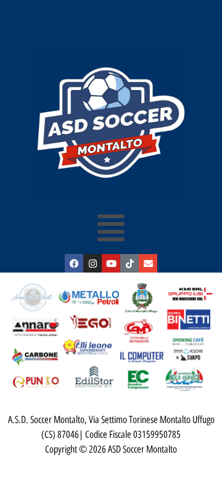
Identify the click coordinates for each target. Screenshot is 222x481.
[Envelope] (148, 263)
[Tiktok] (129, 263)
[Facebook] (74, 263)
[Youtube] (111, 263)
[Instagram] (92, 263)
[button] (111, 227)
